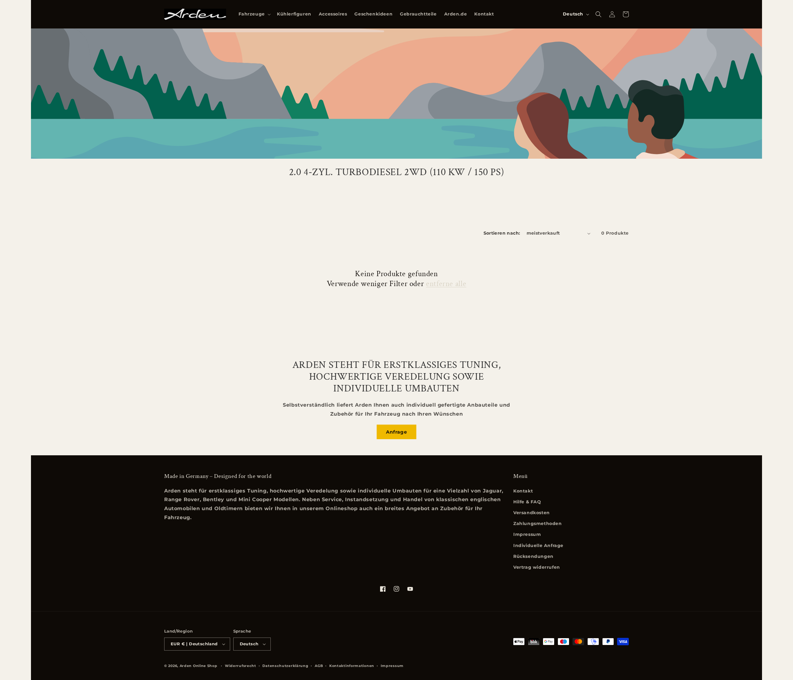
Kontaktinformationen (351, 666)
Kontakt (523, 491)
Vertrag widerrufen (536, 567)
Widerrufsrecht (240, 666)
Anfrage (396, 432)
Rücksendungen (533, 556)
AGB (319, 666)
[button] (254, 13)
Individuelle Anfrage (538, 545)
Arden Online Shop (198, 666)
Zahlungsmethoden (537, 523)
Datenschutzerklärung (285, 666)
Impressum (527, 534)
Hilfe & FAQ (527, 502)
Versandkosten (531, 512)
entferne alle (446, 284)
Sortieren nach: (502, 233)
